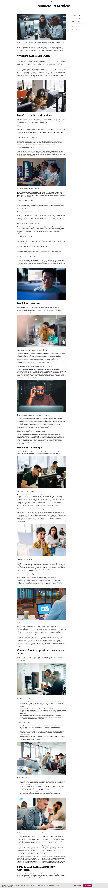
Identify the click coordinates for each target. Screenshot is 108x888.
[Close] (106, 885)
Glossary (54, 1)
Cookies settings (77, 885)
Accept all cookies (87, 885)
